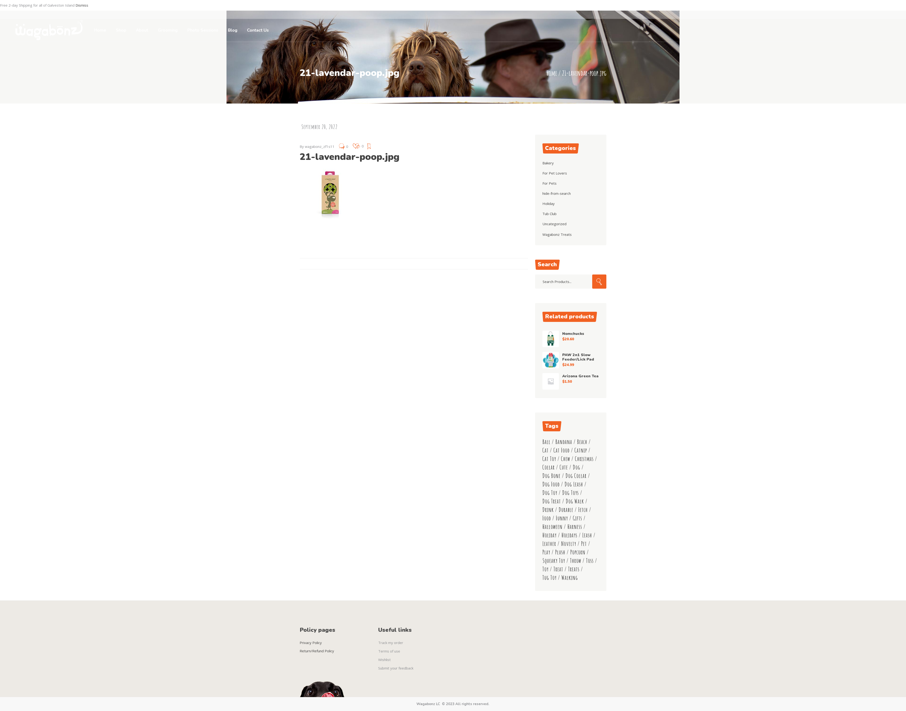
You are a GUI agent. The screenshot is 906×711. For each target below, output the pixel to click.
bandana (563, 442)
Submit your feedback (395, 668)
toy (545, 569)
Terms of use (389, 651)
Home (551, 73)
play (546, 552)
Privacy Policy (311, 642)
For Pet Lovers (554, 173)
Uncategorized (554, 223)
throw (575, 561)
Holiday (548, 203)
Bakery (548, 163)
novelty (568, 544)
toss (590, 561)
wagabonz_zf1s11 (320, 146)
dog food (551, 484)
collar (548, 467)
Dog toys (570, 493)
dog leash (574, 484)
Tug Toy (549, 578)
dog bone (551, 476)
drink (548, 510)
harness (574, 527)
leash (587, 535)
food (546, 518)
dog (576, 467)
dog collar (576, 476)
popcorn (577, 552)
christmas (584, 459)
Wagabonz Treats (557, 234)
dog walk (575, 501)
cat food (562, 450)
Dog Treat (551, 501)
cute (564, 467)
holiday (549, 535)
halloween (552, 527)
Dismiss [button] (82, 5)
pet (584, 544)
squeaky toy (553, 561)
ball (546, 442)
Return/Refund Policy (317, 651)
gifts (577, 518)
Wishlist (384, 659)
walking (570, 578)
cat (545, 450)
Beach (582, 442)
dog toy (549, 493)
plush (560, 552)
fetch (583, 510)
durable (566, 510)
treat (558, 569)
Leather (549, 544)
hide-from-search (556, 193)
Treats (573, 569)
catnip (581, 450)
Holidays (569, 535)
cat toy (549, 459)
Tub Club (549, 213)
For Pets (549, 183)
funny (562, 518)
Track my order (390, 642)
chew (565, 459)
